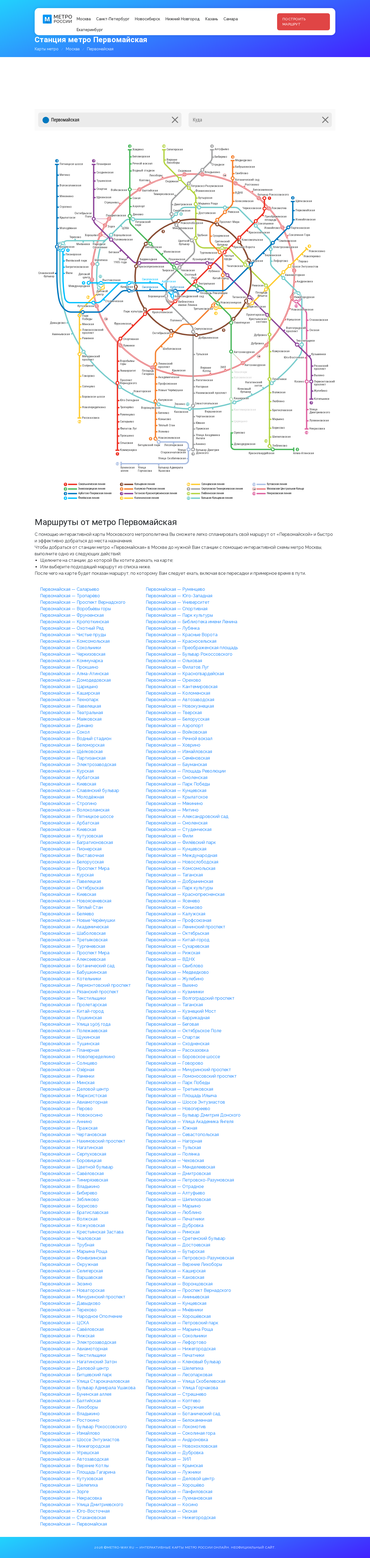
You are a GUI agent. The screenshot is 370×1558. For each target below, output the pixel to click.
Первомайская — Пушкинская (71, 1017)
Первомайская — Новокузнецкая (180, 706)
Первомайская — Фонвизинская (73, 1257)
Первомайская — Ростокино (69, 1420)
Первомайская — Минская (67, 1082)
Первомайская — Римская (173, 1231)
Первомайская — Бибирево (68, 1193)
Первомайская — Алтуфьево (175, 1193)
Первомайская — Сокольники (70, 647)
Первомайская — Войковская (176, 732)
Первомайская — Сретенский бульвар (185, 1238)
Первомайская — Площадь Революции (186, 771)
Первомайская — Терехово (68, 1309)
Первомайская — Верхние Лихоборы (184, 1264)
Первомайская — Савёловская (72, 1173)
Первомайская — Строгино (68, 803)
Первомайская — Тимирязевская (74, 1180)
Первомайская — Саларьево (69, 589)
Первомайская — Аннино (66, 1121)
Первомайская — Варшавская (71, 1277)
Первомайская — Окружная (69, 1264)
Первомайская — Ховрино (173, 745)
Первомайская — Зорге (64, 1491)
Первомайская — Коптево (173, 1400)
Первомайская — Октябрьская (71, 887)
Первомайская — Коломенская (178, 693)
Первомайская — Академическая (74, 926)
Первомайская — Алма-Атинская (74, 673)
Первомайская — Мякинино (174, 803)
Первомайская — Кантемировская (182, 686)
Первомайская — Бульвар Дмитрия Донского (193, 1115)
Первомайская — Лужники (173, 1472)
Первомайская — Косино (172, 1504)
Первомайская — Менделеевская (180, 1167)
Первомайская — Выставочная (72, 855)
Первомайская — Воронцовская (179, 1283)
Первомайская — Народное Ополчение (81, 1316)
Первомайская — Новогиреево (178, 1108)
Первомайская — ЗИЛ (168, 1459)
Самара (230, 19)
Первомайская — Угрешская (69, 1452)
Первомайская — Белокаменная (179, 1420)
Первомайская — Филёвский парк (181, 842)
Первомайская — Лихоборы (69, 1407)
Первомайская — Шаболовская (73, 933)
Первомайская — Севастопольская (182, 1134)
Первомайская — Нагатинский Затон (78, 1361)
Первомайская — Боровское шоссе (183, 1056)
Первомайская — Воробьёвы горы (75, 608)
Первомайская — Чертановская (73, 1134)
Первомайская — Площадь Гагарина (77, 1472)
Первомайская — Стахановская (73, 1517)
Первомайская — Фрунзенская (72, 615)
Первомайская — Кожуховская (72, 1225)
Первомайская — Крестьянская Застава (82, 1231)
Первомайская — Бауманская (176, 764)
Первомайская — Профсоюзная (178, 920)
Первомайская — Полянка (173, 1154)
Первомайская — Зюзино (66, 1283)
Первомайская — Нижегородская (181, 1348)
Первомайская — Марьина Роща (73, 1251)
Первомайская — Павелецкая (70, 706)
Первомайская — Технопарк (69, 699)
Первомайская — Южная (171, 1128)
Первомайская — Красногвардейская (185, 673)
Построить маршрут (294, 22)
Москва (84, 19)
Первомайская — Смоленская (176, 777)
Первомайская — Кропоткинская (74, 621)
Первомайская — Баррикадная (178, 1017)
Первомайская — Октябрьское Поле (183, 1030)
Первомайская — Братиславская (74, 1212)
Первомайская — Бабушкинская (73, 972)
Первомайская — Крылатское (177, 797)
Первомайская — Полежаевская (73, 1030)
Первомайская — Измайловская (179, 751)
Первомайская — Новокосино (71, 1115)
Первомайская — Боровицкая (71, 1160)
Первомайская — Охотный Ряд (72, 628)
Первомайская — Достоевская (178, 1244)
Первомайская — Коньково (174, 907)
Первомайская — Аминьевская (177, 1296)
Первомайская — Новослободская (182, 861)
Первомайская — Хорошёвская (178, 1316)
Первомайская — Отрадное (175, 1186)
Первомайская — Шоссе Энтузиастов (185, 1102)
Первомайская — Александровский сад (187, 816)
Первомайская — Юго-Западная (179, 595)
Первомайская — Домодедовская (75, 680)
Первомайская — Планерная (69, 1050)
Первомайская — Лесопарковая (179, 1374)
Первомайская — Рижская (173, 952)
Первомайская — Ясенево (173, 900)
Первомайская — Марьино (173, 1206)
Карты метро (47, 49)
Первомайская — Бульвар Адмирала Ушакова (87, 1387)
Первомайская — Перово (66, 1108)
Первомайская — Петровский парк (182, 1322)
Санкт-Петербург (112, 19)
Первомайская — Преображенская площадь (192, 647)
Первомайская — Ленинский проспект (185, 926)
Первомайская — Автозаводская (180, 699)
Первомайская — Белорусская (177, 719)
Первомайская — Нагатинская (71, 1147)
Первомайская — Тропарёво (70, 595)
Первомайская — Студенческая (179, 829)
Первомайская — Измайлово (70, 1433)
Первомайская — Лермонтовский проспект (85, 985)
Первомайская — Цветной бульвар (76, 1167)
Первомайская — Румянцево (175, 589)
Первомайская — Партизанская (73, 758)
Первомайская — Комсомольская (75, 641)
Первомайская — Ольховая (174, 660)
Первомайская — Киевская (68, 784)
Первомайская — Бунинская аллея (75, 1394)
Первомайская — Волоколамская (74, 810)
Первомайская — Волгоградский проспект (190, 998)
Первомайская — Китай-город (177, 939)
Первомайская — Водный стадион (75, 738)
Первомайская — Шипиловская (178, 1199)
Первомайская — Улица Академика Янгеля (189, 1121)
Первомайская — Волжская (69, 1219)
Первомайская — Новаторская (72, 1290)
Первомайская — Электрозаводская (78, 764)
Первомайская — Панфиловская (179, 1491)
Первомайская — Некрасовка (71, 1498)
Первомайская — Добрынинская (179, 881)
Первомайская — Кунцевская (176, 790)
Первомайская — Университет (178, 602)
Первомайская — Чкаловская (70, 1238)
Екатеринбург (90, 30)
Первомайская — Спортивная (176, 608)
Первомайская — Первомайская (73, 1524)
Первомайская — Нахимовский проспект (82, 1141)
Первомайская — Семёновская (178, 758)
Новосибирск (147, 19)
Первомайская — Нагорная (174, 1141)
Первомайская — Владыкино (70, 1186)
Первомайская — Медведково (177, 972)
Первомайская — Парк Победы (178, 784)
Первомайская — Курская (67, 771)
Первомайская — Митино (172, 810)
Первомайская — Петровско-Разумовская (190, 1180)
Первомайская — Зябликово (69, 1199)
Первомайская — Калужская (175, 913)
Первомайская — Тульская (173, 1147)
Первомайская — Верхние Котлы (74, 1465)
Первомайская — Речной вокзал (179, 738)
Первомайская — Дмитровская (178, 1173)
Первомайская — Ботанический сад (77, 965)
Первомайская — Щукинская (70, 1037)
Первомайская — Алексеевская (73, 959)
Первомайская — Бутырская (175, 1251)
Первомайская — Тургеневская (72, 946)
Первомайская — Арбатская (69, 777)
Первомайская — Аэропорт (174, 725)
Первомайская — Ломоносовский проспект (191, 1076)
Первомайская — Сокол (65, 732)
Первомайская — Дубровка (174, 1225)
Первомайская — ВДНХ (170, 959)
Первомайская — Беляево (67, 913)
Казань (211, 19)
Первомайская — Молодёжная (72, 797)
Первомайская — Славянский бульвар (79, 790)
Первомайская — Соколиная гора (180, 1433)
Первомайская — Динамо (66, 725)
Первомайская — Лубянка (173, 628)
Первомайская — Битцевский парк (76, 1374)
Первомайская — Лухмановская (179, 1498)
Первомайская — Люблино (174, 1212)
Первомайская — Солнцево (68, 1063)
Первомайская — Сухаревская (177, 946)
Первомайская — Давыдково (70, 1303)
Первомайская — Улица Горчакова (182, 1387)
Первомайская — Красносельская (181, 641)
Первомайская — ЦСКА (64, 1322)
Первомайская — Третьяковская (74, 939)
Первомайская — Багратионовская (76, 842)
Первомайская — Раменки (67, 1076)
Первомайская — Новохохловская (181, 1446)
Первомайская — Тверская (174, 712)
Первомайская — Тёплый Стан (71, 907)
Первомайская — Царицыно (69, 686)
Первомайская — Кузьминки (175, 991)
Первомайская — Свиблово (174, 965)
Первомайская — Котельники (70, 978)
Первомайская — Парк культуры (179, 615)
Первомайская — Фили (169, 836)
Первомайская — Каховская (175, 1277)
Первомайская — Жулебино (175, 978)
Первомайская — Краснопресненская (185, 894)
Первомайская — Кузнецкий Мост (181, 1011)
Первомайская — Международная (181, 855)
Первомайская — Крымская (174, 1465)
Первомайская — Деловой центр (74, 1089)
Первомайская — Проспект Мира (74, 868)
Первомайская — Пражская (69, 1128)
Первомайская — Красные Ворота (182, 634)
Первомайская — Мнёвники (174, 1309)
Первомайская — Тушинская (69, 1043)
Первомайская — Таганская (174, 874)
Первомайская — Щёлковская (71, 751)
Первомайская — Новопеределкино (77, 1056)
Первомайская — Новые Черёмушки (77, 920)
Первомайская (100, 49)
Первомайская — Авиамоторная (74, 1102)
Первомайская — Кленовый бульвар (183, 1361)
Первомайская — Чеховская (175, 1160)
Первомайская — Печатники (175, 1219)
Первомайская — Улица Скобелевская (185, 1381)
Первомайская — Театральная (71, 712)
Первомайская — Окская (171, 1511)
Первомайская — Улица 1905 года (75, 1024)
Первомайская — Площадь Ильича (181, 1095)
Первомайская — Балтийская (70, 1400)
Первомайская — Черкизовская (72, 654)
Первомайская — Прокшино (69, 667)
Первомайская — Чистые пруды (73, 634)
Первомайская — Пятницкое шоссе (76, 816)
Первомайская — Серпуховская (73, 1154)
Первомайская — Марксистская (73, 1095)
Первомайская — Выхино (172, 985)
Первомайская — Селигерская (71, 1270)
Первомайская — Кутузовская (71, 836)
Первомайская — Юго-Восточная (75, 1511)
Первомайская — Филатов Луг (177, 667)
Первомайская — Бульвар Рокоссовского (189, 654)
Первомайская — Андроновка (177, 1439)
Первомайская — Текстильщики (73, 998)
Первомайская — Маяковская (71, 719)
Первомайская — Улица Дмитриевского (81, 1504)
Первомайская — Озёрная (67, 1069)
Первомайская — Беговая (172, 1024)
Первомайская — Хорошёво (175, 1485)
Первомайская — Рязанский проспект (79, 991)
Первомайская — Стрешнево (176, 1394)
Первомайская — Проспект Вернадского (82, 602)
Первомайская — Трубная (67, 1244)
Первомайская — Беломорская (72, 745)
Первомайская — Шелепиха (174, 1368)
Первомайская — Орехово (173, 680)
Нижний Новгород (182, 19)
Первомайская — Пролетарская (73, 1004)
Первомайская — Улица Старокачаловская (84, 1381)
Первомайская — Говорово (174, 1063)
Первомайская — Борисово (69, 1206)
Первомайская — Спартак (173, 1037)
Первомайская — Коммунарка (71, 660)
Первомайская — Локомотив (176, 1426)
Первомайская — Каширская (70, 693)
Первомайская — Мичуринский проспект (188, 1069)
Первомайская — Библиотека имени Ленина (191, 621)
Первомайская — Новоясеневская (75, 900)
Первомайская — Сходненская (177, 1043)
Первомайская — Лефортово (176, 1342)
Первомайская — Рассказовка (177, 1050)
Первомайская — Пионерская (71, 848)
